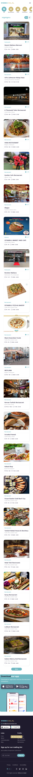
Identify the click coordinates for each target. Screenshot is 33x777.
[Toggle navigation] (30, 3)
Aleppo (6, 208)
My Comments (21, 740)
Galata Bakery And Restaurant (15, 659)
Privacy (8, 765)
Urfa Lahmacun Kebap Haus (14, 78)
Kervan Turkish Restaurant (14, 402)
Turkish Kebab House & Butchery (16, 531)
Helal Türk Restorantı (12, 563)
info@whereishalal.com (10, 724)
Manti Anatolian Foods (12, 338)
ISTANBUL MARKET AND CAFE (15, 240)
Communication (5, 740)
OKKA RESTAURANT (11, 143)
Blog (2, 742)
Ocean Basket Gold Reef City (14, 499)
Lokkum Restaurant (11, 627)
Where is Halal (21, 773)
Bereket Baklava (10, 273)
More (16, 669)
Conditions (15, 765)
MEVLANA (8, 370)
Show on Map (17, 737)
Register (21, 755)
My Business (20, 742)
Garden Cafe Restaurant (13, 175)
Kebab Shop (8, 466)
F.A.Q (2, 736)
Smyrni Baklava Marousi (13, 45)
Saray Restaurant (10, 595)
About (2, 738)
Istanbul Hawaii (10, 434)
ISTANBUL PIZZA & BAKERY (14, 305)
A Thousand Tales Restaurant (15, 110)
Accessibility (23, 765)
